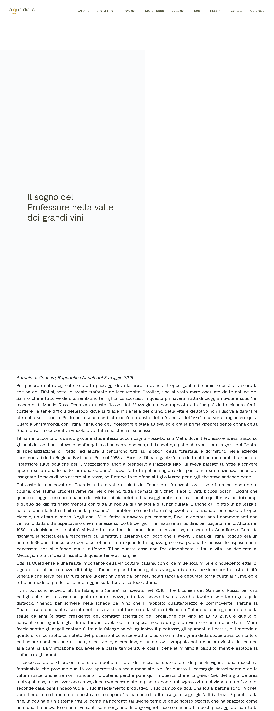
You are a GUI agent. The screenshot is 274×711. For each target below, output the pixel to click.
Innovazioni (129, 10)
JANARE (83, 10)
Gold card (257, 10)
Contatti (237, 10)
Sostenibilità (154, 10)
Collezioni (179, 10)
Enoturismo (105, 10)
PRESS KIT (215, 10)
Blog (197, 10)
